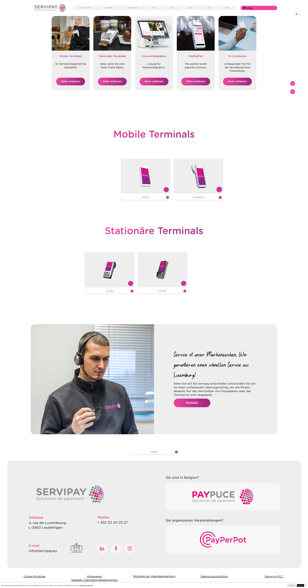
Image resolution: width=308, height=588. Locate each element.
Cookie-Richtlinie (34, 576)
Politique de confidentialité (86, 585)
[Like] (292, 83)
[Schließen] (306, 585)
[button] (86, 7)
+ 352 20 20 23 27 (113, 522)
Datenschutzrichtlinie (214, 576)
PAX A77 (145, 197)
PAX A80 (109, 291)
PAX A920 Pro (198, 197)
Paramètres (292, 585)
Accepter (300, 585)
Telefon (103, 517)
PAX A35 (162, 291)
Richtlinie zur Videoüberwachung (154, 576)
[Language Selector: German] (297, 14)
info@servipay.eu (43, 551)
